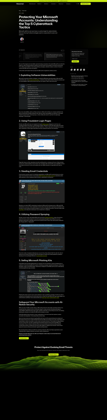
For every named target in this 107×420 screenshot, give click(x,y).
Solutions (46, 3)
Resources (61, 3)
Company (68, 3)
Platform (39, 3)
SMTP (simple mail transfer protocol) (47, 175)
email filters (21, 209)
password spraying (49, 217)
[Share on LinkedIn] (71, 69)
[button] (29, 56)
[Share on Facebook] (77, 69)
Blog (20, 10)
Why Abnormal (32, 3)
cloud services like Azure (34, 79)
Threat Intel (24, 10)
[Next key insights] (63, 50)
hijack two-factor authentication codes (50, 297)
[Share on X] (74, 69)
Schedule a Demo (23, 338)
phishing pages (45, 124)
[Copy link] (84, 69)
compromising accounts (42, 255)
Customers (53, 3)
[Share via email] (81, 69)
